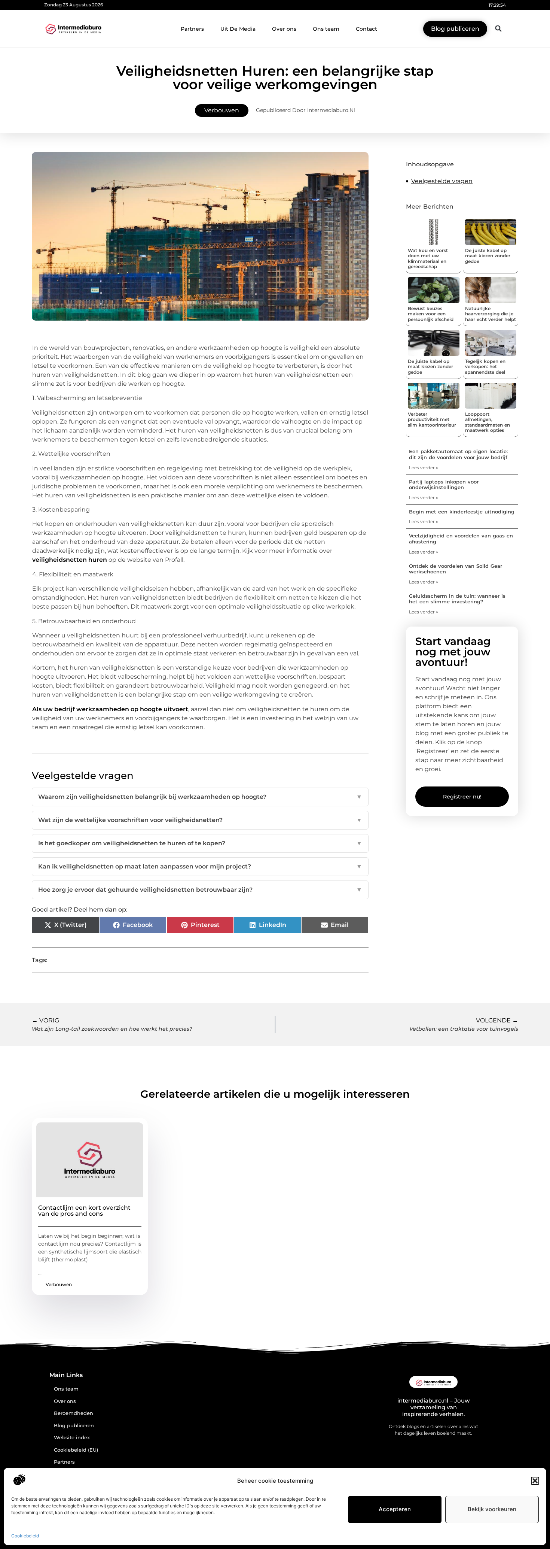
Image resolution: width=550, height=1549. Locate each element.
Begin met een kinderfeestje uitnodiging (461, 512)
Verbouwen (221, 110)
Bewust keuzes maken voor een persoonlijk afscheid (430, 314)
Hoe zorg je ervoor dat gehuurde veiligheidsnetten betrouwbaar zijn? (200, 889)
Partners (192, 28)
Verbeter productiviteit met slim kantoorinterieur (432, 419)
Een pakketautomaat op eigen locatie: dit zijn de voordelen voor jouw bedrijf (458, 454)
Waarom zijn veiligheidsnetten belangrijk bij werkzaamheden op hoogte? (200, 796)
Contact (366, 28)
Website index (72, 1437)
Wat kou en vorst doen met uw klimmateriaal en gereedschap (428, 258)
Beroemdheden (73, 1413)
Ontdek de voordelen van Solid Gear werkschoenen (455, 569)
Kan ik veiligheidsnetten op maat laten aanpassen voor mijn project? (200, 866)
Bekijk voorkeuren (492, 1509)
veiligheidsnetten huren (69, 559)
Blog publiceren (74, 1425)
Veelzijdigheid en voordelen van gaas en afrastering (461, 539)
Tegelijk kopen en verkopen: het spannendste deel (485, 366)
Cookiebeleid (25, 1536)
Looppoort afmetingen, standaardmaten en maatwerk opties (487, 422)
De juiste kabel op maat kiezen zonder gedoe (487, 256)
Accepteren (395, 1509)
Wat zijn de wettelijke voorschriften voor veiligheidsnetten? (200, 820)
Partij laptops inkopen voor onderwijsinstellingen (444, 485)
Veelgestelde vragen (442, 181)
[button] (535, 1481)
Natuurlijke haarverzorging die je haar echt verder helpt (490, 314)
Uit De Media (238, 28)
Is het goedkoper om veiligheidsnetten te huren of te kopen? (200, 843)
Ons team (326, 28)
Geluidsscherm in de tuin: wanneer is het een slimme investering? (457, 599)
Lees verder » (423, 467)
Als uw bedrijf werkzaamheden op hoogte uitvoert (110, 709)
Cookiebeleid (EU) (76, 1450)
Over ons (284, 28)
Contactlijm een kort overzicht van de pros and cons (84, 1210)
